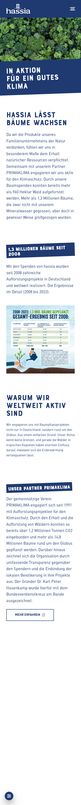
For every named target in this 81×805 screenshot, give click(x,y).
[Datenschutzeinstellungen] (9, 796)
